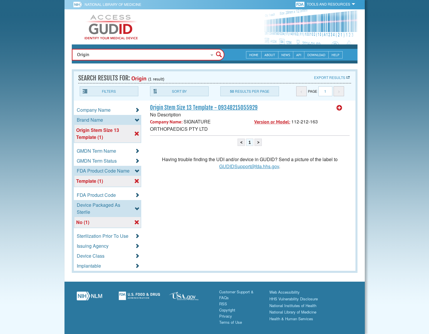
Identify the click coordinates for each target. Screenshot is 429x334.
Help (335, 55)
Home (253, 55)
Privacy (225, 316)
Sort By (179, 91)
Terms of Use (230, 322)
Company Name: (166, 122)
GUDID (111, 26)
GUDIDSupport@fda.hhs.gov (249, 166)
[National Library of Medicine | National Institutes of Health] (89, 298)
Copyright (227, 310)
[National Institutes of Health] (79, 4)
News (285, 55)
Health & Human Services (291, 318)
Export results (329, 77)
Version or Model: (272, 122)
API (298, 55)
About (269, 55)
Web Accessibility (284, 292)
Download (316, 55)
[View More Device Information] (339, 108)
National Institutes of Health (292, 305)
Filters (109, 91)
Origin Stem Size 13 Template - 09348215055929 (204, 107)
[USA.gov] (189, 298)
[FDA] (300, 3)
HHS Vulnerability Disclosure (293, 299)
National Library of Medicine (113, 4)
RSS (223, 304)
